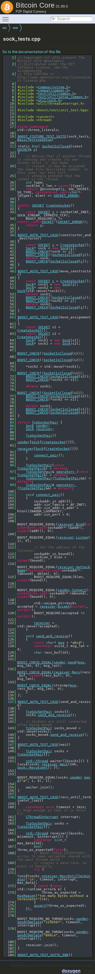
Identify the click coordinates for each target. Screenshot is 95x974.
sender (42, 426)
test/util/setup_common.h (62, 97)
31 (9, 205)
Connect (79, 590)
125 (9, 636)
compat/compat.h (53, 90)
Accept (64, 606)
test (15, 27)
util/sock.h (49, 100)
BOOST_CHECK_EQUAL (34, 662)
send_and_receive (52, 636)
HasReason (26, 896)
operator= (66, 472)
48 (9, 271)
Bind (80, 524)
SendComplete (29, 922)
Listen (82, 537)
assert (40, 905)
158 (9, 797)
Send (72, 662)
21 (9, 146)
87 (9, 429)
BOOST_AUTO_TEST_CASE (38, 235)
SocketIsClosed (56, 146)
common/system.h (53, 87)
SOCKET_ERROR (66, 195)
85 (9, 422)
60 (9, 317)
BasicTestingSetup (34, 140)
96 (9, 465)
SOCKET (23, 149)
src (5, 27)
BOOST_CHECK (37, 251)
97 (9, 472)
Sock (30, 248)
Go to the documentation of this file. (32, 52)
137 (9, 702)
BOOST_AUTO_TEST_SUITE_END (43, 955)
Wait (64, 764)
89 (9, 435)
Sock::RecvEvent (32, 767)
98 (9, 478)
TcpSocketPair (45, 422)
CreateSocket (58, 205)
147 (9, 744)
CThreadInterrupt (42, 817)
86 (9, 426)
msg (61, 643)
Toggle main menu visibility (6, 19)
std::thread (37, 761)
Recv (76, 672)
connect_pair (46, 455)
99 (9, 485)
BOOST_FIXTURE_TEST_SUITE (42, 136)
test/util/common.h (56, 94)
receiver (44, 429)
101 (9, 495)
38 (9, 235)
